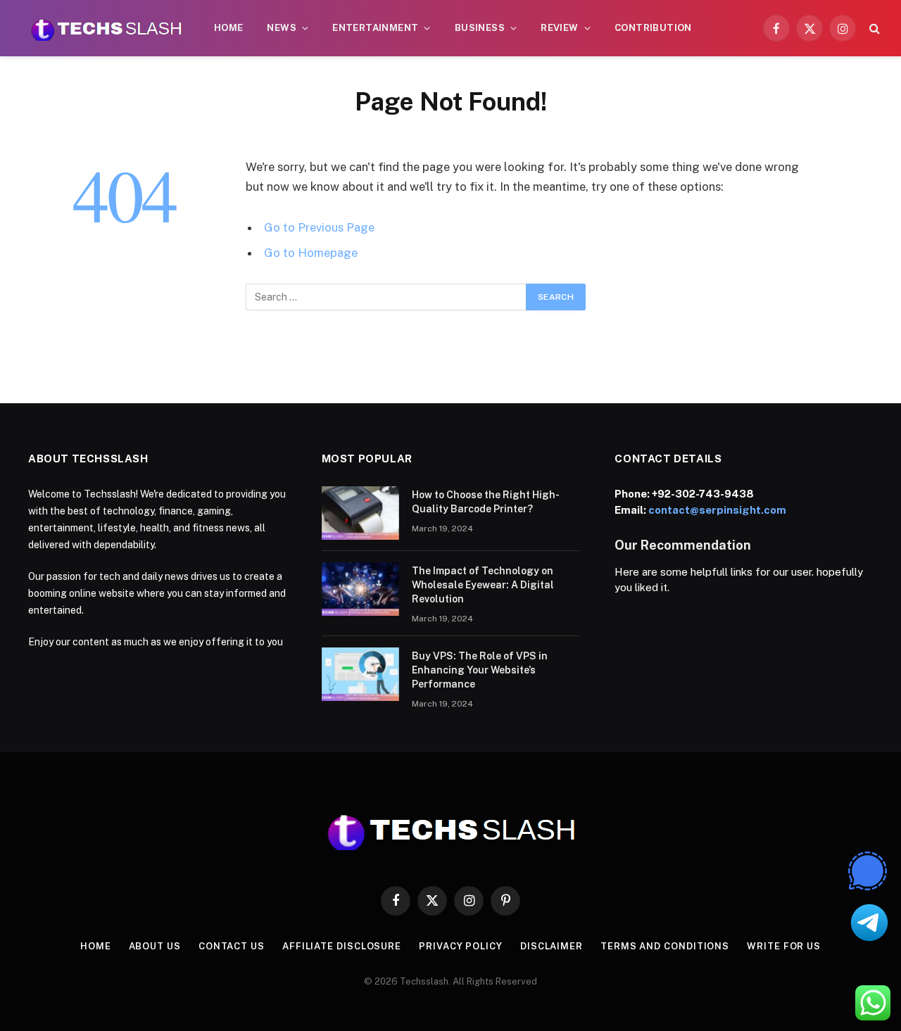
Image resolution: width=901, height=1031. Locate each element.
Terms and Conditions (664, 946)
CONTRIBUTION (653, 28)
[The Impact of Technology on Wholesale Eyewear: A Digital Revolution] (360, 589)
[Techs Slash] (106, 28)
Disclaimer (551, 946)
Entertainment (375, 28)
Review (559, 28)
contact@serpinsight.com (717, 510)
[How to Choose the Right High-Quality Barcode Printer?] (360, 513)
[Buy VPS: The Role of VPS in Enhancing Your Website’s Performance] (360, 674)
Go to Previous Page (319, 227)
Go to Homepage (311, 253)
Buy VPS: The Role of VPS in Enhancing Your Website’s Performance (480, 670)
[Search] (873, 28)
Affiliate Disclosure (341, 946)
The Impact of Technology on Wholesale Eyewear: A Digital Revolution (483, 585)
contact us (232, 946)
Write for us (784, 946)
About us (155, 946)
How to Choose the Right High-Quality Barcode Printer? (486, 501)
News (281, 28)
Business (480, 28)
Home (229, 28)
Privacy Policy (461, 946)
